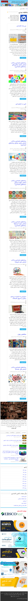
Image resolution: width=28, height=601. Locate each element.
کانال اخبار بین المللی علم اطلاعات (20, 505)
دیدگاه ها (12, 432)
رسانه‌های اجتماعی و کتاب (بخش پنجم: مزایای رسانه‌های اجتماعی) (17, 143)
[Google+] (17, 596)
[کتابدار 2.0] (14, 3)
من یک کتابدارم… (21, 26)
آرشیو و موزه (23, 107)
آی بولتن (24, 501)
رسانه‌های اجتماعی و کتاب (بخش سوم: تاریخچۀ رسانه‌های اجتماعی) (18, 224)
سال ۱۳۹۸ (24, 479)
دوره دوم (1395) (22, 70)
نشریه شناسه (24, 496)
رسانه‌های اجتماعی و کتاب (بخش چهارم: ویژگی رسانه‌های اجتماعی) (18, 183)
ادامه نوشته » (23, 58)
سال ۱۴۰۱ (24, 472)
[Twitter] (14, 596)
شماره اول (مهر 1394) (19, 336)
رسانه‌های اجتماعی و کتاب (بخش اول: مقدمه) (18, 368)
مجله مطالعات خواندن (22, 499)
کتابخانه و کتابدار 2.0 (17, 72)
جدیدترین (18, 432)
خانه (27, 9)
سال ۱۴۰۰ (24, 474)
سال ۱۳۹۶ (24, 483)
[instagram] (11, 596)
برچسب (7, 432)
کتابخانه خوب (23, 503)
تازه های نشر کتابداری (21, 302)
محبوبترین (24, 432)
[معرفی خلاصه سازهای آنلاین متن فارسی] (24, 437)
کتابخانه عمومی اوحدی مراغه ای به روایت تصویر (13, 440)
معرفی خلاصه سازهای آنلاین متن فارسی (14, 435)
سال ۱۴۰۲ (24, 470)
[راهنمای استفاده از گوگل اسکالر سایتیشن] (22, 447)
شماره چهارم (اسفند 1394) (14, 188)
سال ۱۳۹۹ (24, 477)
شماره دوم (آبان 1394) (13, 264)
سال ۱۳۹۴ (24, 488)
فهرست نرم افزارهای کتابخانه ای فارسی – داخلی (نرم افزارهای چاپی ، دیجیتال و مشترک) (10, 459)
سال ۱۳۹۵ (24, 486)
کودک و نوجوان (13, 336)
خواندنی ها (23, 29)
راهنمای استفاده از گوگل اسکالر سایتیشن (10, 445)
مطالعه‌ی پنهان (22, 334)
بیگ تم (18, 598)
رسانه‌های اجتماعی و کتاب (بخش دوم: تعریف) (18, 261)
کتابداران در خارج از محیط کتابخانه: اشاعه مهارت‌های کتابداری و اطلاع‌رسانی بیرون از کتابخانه (10, 452)
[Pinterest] (12, 596)
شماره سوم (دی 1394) (13, 228)
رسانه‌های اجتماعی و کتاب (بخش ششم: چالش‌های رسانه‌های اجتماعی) (18, 65)
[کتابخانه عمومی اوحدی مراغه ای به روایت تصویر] (24, 442)
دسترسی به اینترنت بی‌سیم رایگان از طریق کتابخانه (18, 297)
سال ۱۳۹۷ (24, 481)
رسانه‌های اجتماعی (16, 70)
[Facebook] (15, 596)
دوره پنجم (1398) (18, 29)
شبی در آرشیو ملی (21, 104)
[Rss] (18, 596)
